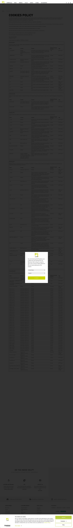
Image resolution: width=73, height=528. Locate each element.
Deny (63, 524)
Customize (63, 521)
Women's (21, 2)
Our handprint (44, 2)
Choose (37, 278)
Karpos (31, 2)
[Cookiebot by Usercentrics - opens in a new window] (7, 526)
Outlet (26, 2)
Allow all (63, 517)
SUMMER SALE (9, 2)
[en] (3, 2)
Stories (37, 2)
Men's (15, 2)
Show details (17, 525)
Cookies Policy (47, 522)
